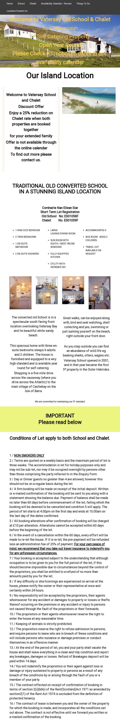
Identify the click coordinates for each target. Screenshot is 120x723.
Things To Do (83, 3)
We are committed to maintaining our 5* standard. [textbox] (60, 401)
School (21, 3)
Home (10, 3)
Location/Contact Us (17, 11)
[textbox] (60, 40)
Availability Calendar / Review (56, 3)
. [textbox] (60, 438)
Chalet (33, 3)
